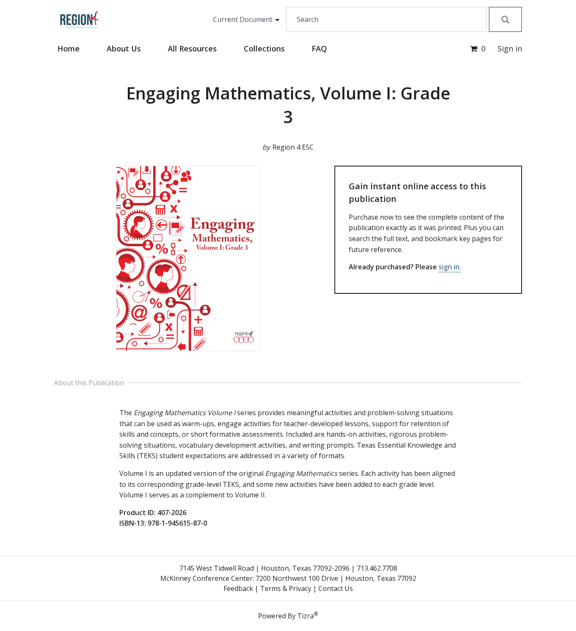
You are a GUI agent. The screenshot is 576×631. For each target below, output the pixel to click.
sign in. (450, 266)
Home (68, 48)
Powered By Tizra (288, 615)
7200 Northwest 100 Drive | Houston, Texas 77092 (336, 578)
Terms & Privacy (285, 588)
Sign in (510, 48)
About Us (124, 48)
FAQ (319, 48)
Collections (264, 48)
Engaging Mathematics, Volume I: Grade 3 (288, 104)
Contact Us (335, 588)
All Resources (192, 48)
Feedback (238, 588)
